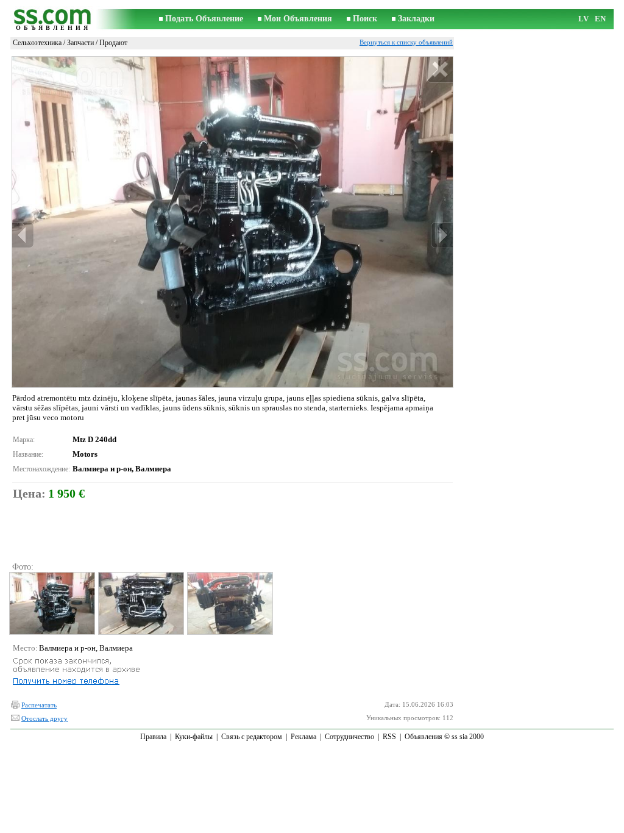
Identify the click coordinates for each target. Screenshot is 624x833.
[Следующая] (442, 235)
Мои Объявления (298, 18)
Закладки (416, 18)
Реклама (303, 736)
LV (583, 18)
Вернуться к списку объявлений (406, 42)
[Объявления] (53, 19)
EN (600, 18)
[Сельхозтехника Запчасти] (51, 603)
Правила (153, 736)
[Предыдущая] (23, 235)
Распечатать (39, 705)
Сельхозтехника (37, 42)
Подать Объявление (204, 18)
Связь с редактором (251, 736)
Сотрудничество (349, 736)
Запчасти (80, 42)
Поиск (365, 18)
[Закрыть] (440, 70)
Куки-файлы (194, 736)
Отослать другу (44, 718)
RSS (389, 736)
